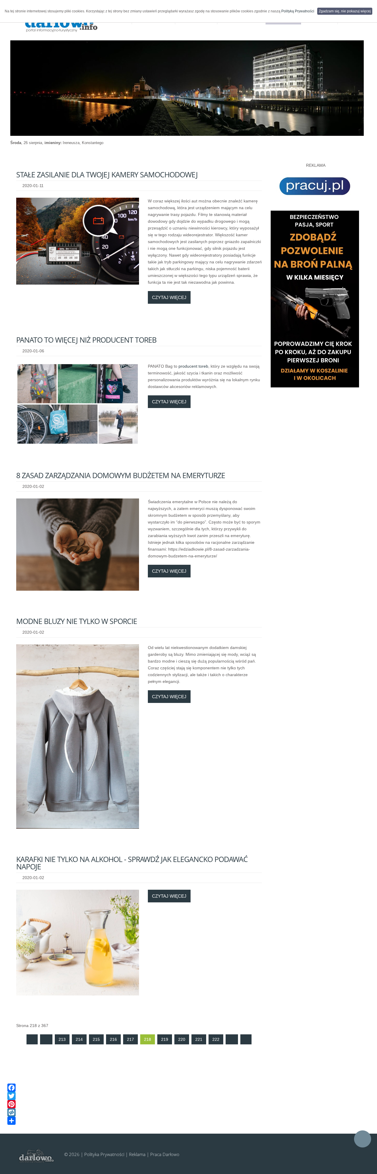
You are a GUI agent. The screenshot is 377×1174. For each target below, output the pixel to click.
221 (198, 1039)
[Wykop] (184, 1112)
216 (113, 1039)
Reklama (137, 1154)
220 (181, 1039)
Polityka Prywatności (104, 1154)
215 (96, 1039)
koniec (246, 1039)
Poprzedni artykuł (46, 1039)
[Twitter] (184, 1096)
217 (130, 1039)
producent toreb (193, 366)
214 (79, 1039)
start (32, 1039)
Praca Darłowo (164, 1154)
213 (62, 1039)
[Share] (184, 1121)
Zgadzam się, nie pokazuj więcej (345, 11)
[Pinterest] (184, 1104)
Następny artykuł (232, 1039)
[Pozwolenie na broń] (315, 298)
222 (215, 1039)
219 (164, 1039)
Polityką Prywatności (297, 11)
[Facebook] (184, 1088)
